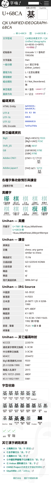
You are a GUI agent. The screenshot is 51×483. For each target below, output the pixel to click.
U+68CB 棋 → (41, 33)
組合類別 (7, 81)
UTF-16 (6, 117)
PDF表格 (30, 47)
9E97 (34, 145)
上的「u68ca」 (19, 471)
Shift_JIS (7, 145)
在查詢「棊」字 (17, 452)
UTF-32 (6, 121)
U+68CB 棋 (18, 229)
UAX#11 (39, 89)
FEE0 (42, 138)
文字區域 (7, 38)
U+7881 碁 (18, 226)
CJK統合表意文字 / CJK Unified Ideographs (36, 40)
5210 (39, 168)
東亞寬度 (7, 89)
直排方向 (7, 94)
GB (4, 150)
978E (39, 150)
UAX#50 (38, 93)
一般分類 (7, 64)
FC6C (40, 141)
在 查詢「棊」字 (21, 463)
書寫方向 (7, 72)
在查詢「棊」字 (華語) (19, 448)
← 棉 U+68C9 (19, 33)
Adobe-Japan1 (10, 167)
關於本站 (17, 478)
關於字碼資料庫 (31, 478)
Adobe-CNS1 (9, 157)
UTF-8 (6, 112)
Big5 (5, 138)
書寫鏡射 (7, 76)
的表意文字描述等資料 (24, 467)
